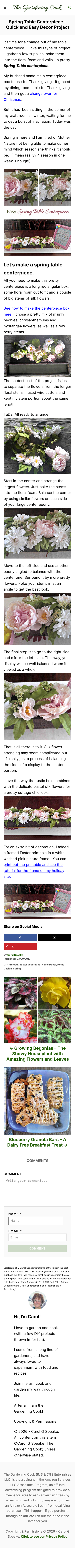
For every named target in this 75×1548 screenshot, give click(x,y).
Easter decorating (30, 964)
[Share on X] (54, 937)
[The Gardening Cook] (37, 7)
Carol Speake (15, 954)
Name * (14, 1214)
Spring (17, 968)
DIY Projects (11, 964)
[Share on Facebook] (20, 937)
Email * (15, 1231)
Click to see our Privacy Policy (44, 1536)
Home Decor (49, 964)
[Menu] (5, 7)
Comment (13, 1174)
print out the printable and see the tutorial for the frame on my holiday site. (34, 870)
